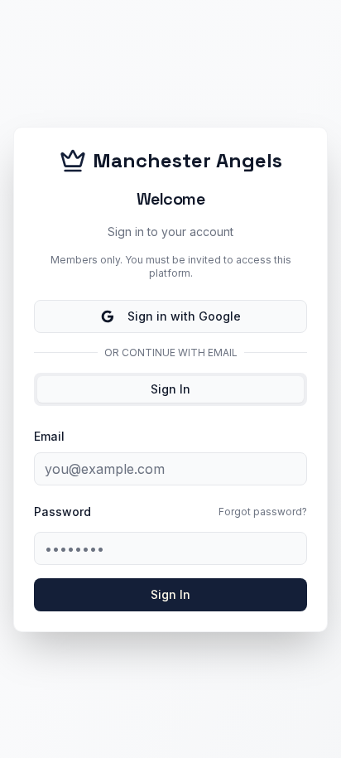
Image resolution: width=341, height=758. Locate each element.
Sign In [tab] (170, 389)
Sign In (170, 594)
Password (62, 512)
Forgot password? (263, 511)
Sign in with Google (184, 316)
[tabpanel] (170, 518)
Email (49, 436)
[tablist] (170, 389)
